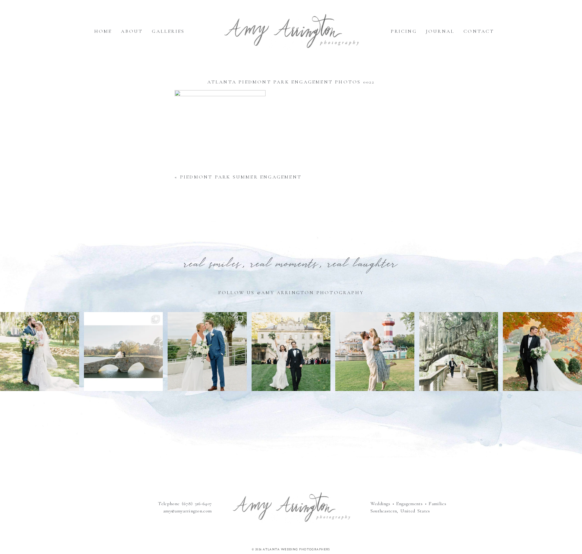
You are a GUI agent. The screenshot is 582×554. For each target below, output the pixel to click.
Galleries (168, 31)
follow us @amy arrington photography (291, 293)
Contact (478, 31)
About (132, 31)
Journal (440, 31)
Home (103, 31)
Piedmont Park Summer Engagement (241, 177)
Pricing (403, 31)
